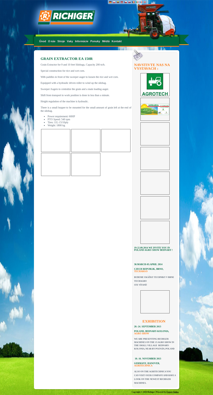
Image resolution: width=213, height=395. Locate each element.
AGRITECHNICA (143, 365)
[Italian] (137, 2)
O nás (51, 41)
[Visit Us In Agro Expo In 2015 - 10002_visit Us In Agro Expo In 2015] (155, 207)
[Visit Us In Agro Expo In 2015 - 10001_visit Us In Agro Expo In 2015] (155, 232)
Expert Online (173, 392)
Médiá (106, 41)
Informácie (81, 41)
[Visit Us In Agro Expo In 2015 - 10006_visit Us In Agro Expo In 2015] (155, 109)
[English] (144, 2)
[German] (110, 2)
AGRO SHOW (141, 333)
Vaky (70, 41)
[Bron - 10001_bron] (155, 302)
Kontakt (117, 41)
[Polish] (114, 2)
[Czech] (125, 2)
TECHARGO (141, 271)
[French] (141, 2)
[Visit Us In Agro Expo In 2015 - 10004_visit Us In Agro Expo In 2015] (155, 158)
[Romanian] (133, 2)
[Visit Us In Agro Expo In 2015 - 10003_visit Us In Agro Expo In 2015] (155, 183)
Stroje (61, 41)
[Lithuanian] (118, 2)
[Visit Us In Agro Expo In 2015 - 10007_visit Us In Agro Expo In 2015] (155, 84)
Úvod (42, 41)
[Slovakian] (129, 2)
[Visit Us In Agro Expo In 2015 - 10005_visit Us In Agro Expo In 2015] (155, 134)
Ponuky (95, 41)
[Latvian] (121, 2)
